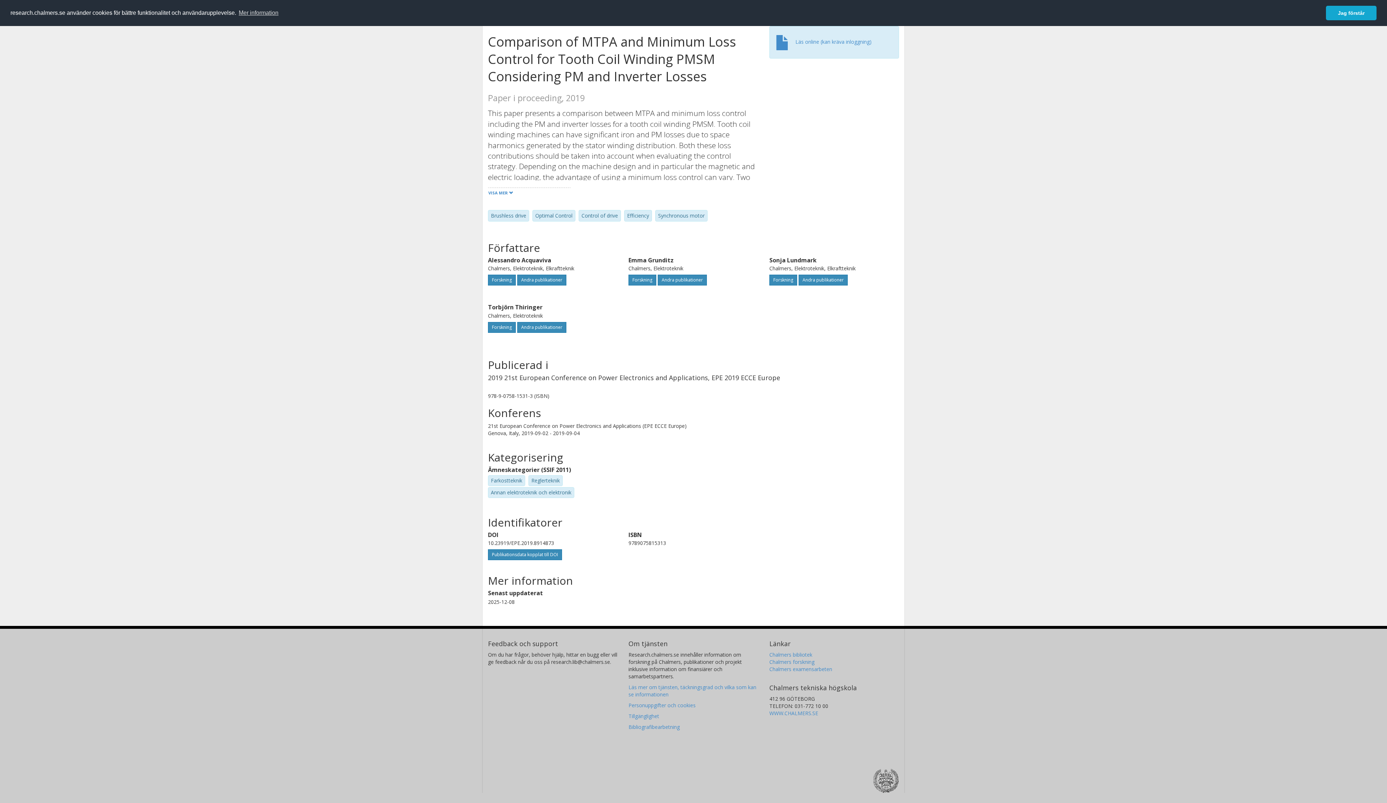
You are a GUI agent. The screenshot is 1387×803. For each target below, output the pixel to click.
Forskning (502, 280)
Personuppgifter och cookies (662, 705)
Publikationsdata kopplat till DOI (525, 554)
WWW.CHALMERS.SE (793, 713)
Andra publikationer (541, 280)
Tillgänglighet (643, 716)
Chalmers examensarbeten (800, 669)
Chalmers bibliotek (790, 654)
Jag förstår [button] (1351, 13)
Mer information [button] (258, 13)
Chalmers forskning (792, 661)
